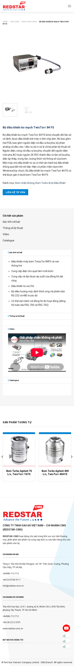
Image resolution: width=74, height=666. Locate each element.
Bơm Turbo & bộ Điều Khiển (50, 183)
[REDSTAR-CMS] (14, 6)
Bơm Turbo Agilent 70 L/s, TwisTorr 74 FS (19, 473)
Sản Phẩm (14, 22)
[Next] (65, 64)
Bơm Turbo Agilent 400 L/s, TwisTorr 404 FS (55, 473)
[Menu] (69, 6)
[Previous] (8, 64)
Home (5, 22)
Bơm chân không (29, 22)
